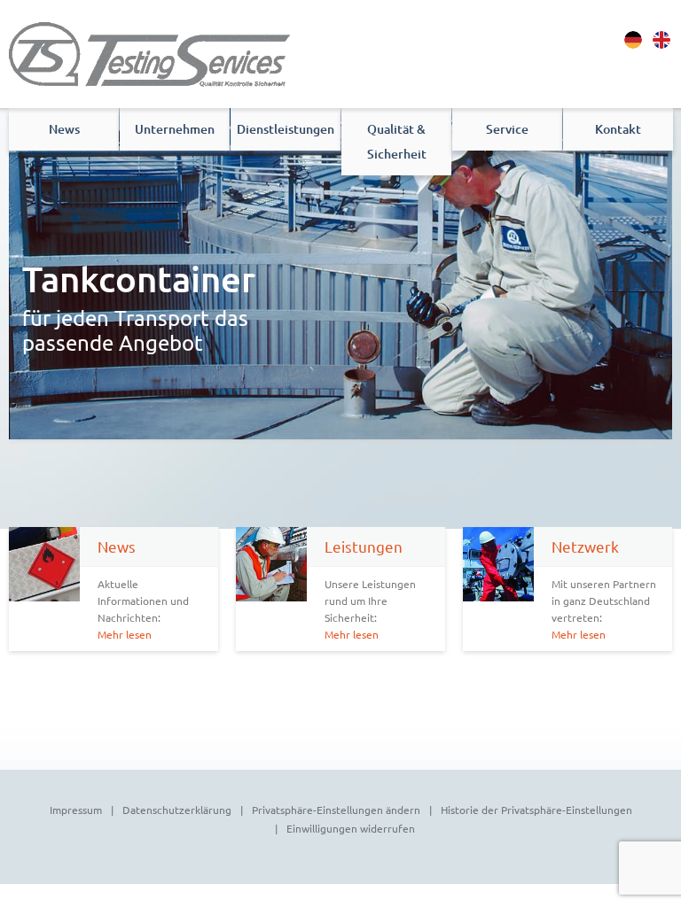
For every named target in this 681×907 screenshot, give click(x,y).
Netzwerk (585, 546)
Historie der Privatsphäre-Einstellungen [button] (536, 809)
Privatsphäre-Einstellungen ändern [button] (336, 809)
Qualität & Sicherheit (397, 141)
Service (507, 128)
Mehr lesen (125, 634)
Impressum (76, 809)
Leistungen (364, 546)
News (64, 128)
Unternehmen (175, 128)
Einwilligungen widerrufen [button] (350, 828)
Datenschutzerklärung (176, 809)
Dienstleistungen (285, 128)
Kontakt (618, 128)
